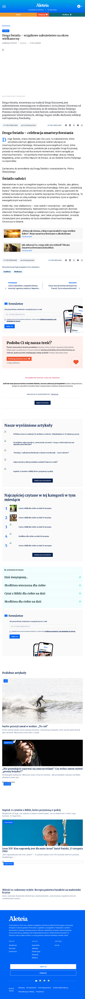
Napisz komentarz (42, 403)
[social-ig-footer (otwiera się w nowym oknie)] (49, 981)
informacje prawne (44, 988)
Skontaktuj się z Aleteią (26, 992)
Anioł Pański (8, 822)
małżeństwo (8, 864)
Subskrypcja (36, 951)
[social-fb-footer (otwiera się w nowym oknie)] (40, 981)
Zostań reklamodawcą (60, 988)
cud (5, 681)
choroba (7, 784)
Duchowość (6, 26)
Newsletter (36, 945)
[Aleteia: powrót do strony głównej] (42, 5)
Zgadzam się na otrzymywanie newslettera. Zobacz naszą (31, 320)
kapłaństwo (8, 743)
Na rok (57, 945)
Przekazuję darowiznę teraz (17, 359)
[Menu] (14, 6)
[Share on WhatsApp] (82, 125)
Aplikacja (35, 948)
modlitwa (7, 272)
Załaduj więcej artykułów (42, 480)
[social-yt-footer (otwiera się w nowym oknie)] (36, 981)
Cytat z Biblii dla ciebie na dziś (24, 593)
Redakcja (23, 43)
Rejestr (18, 15)
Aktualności (13, 945)
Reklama (35, 958)
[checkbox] (5, 319)
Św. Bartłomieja (52, 10)
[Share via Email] (78, 125)
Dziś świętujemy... (16, 577)
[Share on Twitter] (74, 125)
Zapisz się (9, 326)
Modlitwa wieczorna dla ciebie (25, 585)
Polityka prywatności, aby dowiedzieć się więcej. (60, 631)
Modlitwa (66, 15)
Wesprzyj (41, 15)
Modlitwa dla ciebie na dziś (22, 601)
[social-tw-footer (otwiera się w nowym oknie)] (45, 981)
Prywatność (40, 992)
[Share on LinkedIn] (70, 125)
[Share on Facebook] (66, 125)
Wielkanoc (18, 272)
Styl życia (12, 948)
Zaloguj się (54, 394)
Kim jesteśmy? (31, 988)
